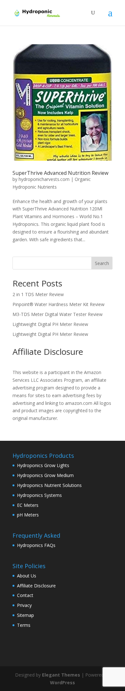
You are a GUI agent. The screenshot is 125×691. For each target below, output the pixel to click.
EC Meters (27, 505)
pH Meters (28, 515)
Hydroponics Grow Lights (43, 465)
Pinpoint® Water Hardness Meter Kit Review (58, 304)
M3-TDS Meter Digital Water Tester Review (58, 314)
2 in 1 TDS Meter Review (38, 294)
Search (102, 263)
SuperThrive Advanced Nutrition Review (60, 172)
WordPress (62, 682)
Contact (25, 595)
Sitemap (25, 615)
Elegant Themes (61, 675)
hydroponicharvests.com (44, 179)
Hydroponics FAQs (36, 545)
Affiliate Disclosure (36, 586)
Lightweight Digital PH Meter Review (50, 324)
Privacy (24, 605)
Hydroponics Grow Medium (45, 475)
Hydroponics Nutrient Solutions (49, 485)
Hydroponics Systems (39, 495)
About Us (26, 576)
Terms (23, 625)
